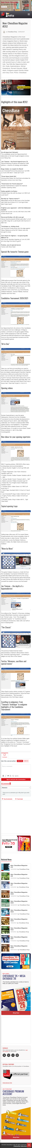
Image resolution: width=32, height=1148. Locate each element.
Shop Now (16, 1013)
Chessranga (17, 1146)
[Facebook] (13, 1055)
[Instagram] (17, 1055)
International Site (7, 1082)
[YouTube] (8, 1055)
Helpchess (24, 1146)
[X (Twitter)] (4, 1055)
